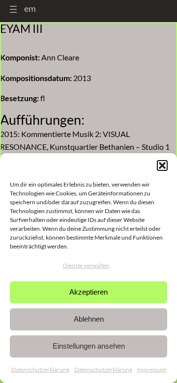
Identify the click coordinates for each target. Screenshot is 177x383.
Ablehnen (89, 319)
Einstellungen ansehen (89, 346)
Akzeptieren (88, 292)
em (30, 8)
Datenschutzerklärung (40, 369)
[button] (162, 165)
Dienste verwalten (86, 265)
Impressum (151, 369)
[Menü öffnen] (13, 9)
